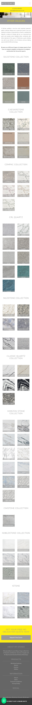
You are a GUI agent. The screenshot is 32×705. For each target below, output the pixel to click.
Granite (16, 667)
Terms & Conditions (16, 682)
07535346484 (17, 9)
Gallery (16, 669)
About (16, 678)
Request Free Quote (16, 637)
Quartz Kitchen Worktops (10, 697)
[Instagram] (14, 692)
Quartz (16, 665)
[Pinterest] (17, 692)
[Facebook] (11, 692)
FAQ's (16, 680)
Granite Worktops (23, 697)
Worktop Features (16, 663)
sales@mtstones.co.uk (17, 11)
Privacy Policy (16, 684)
